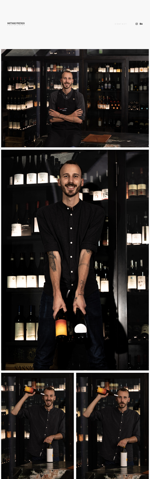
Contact (121, 24)
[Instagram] (136, 24)
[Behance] (141, 24)
